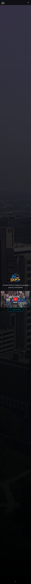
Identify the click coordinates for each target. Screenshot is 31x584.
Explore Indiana (16, 309)
